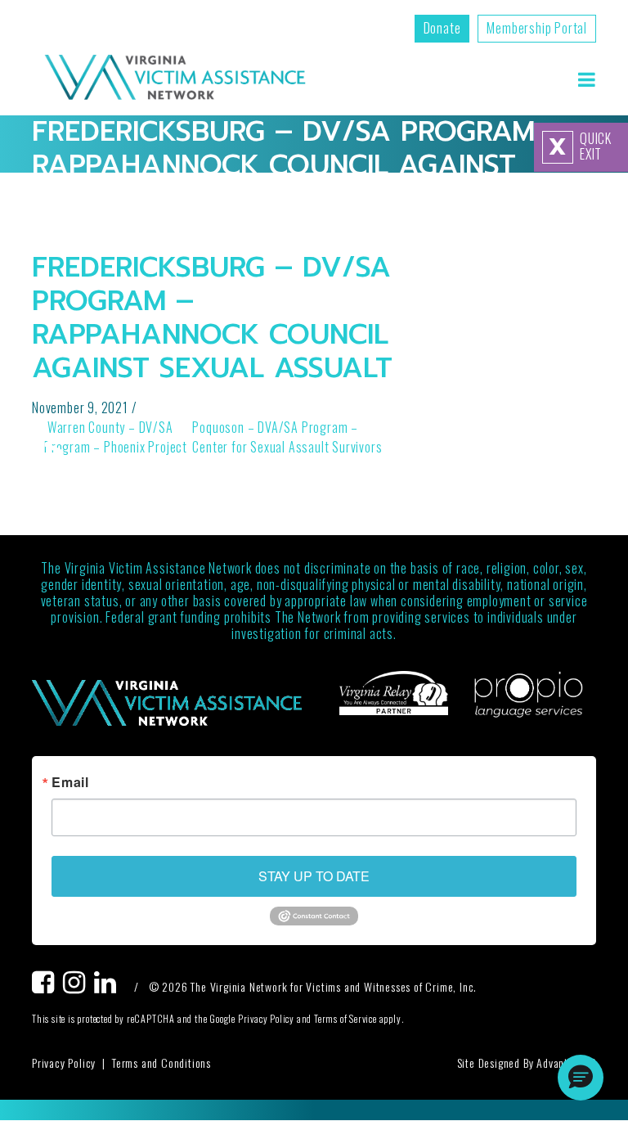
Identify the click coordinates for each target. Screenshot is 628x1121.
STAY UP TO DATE (314, 876)
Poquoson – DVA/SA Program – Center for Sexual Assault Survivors (288, 437)
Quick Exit (580, 146)
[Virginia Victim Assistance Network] (175, 79)
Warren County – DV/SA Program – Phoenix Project (115, 437)
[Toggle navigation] (586, 79)
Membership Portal (537, 28)
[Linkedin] (109, 986)
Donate (442, 28)
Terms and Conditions (161, 1062)
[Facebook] (47, 986)
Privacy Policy (64, 1062)
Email (70, 782)
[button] (580, 1078)
